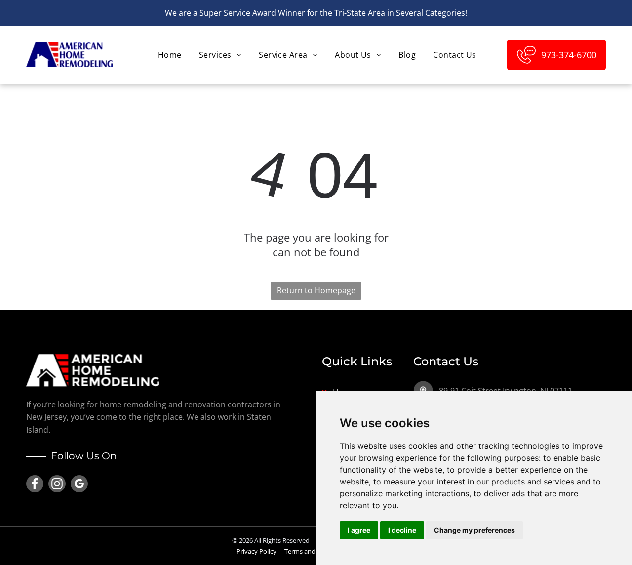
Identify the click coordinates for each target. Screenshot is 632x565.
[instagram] (57, 485)
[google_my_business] (79, 485)
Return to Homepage (316, 290)
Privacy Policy (256, 551)
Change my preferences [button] (474, 530)
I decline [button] (402, 530)
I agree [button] (359, 530)
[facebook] (34, 485)
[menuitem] (168, 55)
